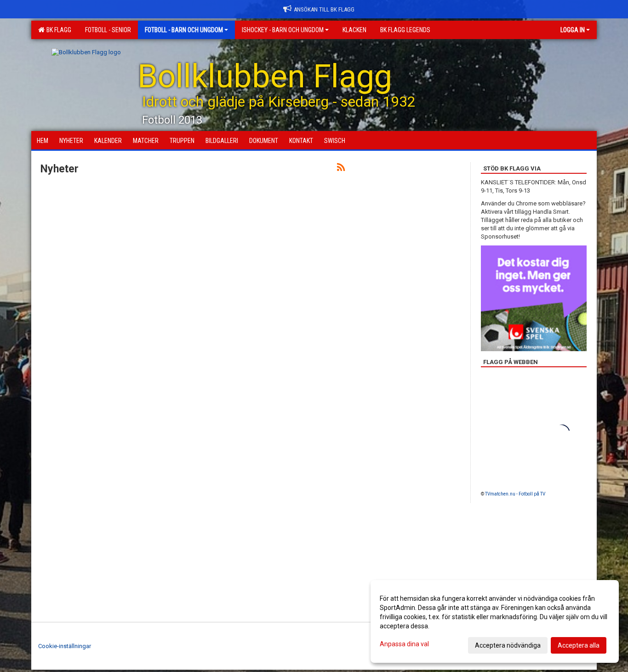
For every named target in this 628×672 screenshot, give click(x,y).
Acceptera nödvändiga (508, 645)
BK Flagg (57, 30)
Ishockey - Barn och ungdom (283, 30)
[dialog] (495, 621)
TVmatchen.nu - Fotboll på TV (515, 493)
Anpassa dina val (404, 644)
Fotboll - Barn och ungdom (184, 30)
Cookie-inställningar (64, 646)
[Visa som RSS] (341, 168)
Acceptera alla (578, 645)
